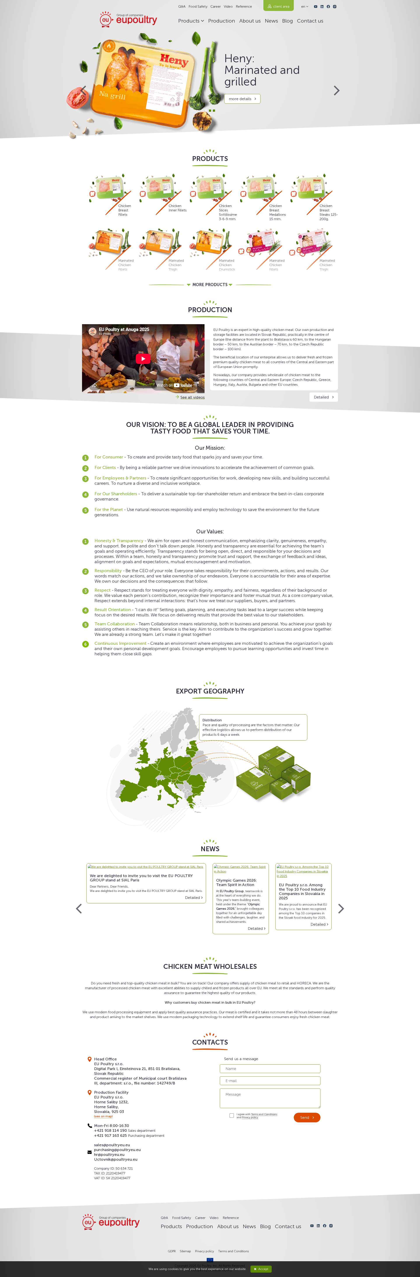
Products (189, 21)
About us (250, 21)
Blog (287, 21)
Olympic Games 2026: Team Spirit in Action (236, 882)
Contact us (310, 21)
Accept (262, 1269)
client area (281, 6)
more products (210, 285)
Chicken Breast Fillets (124, 210)
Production (221, 21)
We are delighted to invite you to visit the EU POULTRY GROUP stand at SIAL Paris (141, 878)
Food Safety (198, 6)
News (271, 21)
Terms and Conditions (264, 1114)
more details (240, 98)
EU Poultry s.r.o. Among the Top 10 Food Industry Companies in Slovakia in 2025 (302, 891)
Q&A (182, 6)
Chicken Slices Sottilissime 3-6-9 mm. (228, 212)
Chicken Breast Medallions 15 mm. (277, 212)
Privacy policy (250, 1117)
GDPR (172, 1251)
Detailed (322, 397)
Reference (244, 6)
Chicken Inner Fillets (178, 208)
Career (215, 6)
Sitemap (185, 1251)
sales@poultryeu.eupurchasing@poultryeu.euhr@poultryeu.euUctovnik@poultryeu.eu (117, 1152)
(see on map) (103, 1116)
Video (228, 6)
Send (305, 1117)
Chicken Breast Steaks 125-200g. (329, 212)
